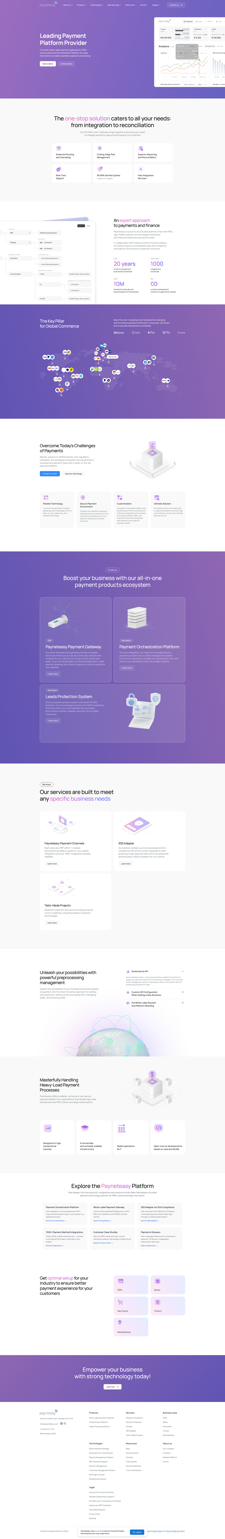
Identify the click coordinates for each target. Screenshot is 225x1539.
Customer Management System (102, 1470)
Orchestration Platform (98, 1422)
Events (166, 1461)
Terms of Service (173, 1531)
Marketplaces (168, 1435)
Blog (128, 1448)
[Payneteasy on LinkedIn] (61, 1424)
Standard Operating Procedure (101, 1496)
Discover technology (73, 473)
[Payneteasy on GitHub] (64, 1424)
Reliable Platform (170, 1457)
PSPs (165, 1418)
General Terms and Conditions (101, 1492)
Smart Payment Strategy (99, 1448)
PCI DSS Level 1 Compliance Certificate (105, 1501)
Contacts (167, 1453)
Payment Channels (133, 1422)
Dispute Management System (101, 1457)
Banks (165, 1422)
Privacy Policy (94, 1514)
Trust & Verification (134, 1470)
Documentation (132, 1453)
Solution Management (98, 1466)
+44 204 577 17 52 (47, 1429)
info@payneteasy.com (49, 1424)
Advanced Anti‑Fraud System (101, 1453)
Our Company (168, 1448)
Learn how (110, 1387)
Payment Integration (134, 1418)
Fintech (166, 1431)
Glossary (129, 1457)
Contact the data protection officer (54, 1531)
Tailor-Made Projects (134, 1435)
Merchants (167, 1426)
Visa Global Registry (97, 1509)
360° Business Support (98, 1461)
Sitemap (92, 1518)
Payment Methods (133, 1466)
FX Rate (129, 1426)
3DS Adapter (131, 1431)
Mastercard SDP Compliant (100, 1505)
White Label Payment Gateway (101, 1418)
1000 (157, 263)
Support (155, 5)
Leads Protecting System (99, 1426)
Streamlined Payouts (97, 1479)
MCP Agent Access (97, 1474)
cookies (98, 1531)
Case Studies (131, 1461)
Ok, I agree (137, 1532)
